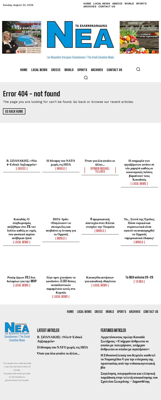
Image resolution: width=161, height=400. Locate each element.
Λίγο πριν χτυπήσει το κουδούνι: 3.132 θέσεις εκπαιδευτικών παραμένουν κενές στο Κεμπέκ (61, 284)
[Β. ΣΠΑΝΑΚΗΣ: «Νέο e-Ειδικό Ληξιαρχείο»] (21, 146)
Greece (22, 168)
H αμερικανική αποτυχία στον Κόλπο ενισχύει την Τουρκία (100, 222)
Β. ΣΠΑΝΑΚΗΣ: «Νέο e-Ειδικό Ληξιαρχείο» (21, 162)
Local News (139, 183)
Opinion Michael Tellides (100, 170)
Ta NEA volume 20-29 (139, 277)
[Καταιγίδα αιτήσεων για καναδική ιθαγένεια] (100, 263)
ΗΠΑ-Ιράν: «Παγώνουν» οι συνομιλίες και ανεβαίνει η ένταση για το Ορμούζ (61, 226)
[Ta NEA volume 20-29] (139, 263)
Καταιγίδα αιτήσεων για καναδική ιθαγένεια (100, 279)
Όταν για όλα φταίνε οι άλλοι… (100, 162)
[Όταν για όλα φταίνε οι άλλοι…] (100, 146)
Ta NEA (139, 281)
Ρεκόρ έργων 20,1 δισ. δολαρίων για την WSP (21, 279)
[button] (138, 69)
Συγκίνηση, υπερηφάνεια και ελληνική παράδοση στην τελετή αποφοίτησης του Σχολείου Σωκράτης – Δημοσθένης (129, 377)
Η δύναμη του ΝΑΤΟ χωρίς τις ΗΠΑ (61, 162)
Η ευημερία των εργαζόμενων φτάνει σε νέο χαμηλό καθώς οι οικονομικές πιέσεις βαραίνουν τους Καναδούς (139, 170)
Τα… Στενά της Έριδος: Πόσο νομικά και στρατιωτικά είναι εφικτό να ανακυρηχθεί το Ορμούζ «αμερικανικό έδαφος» (139, 228)
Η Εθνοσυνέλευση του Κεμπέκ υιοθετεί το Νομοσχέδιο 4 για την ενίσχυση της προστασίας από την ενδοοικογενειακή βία (128, 361)
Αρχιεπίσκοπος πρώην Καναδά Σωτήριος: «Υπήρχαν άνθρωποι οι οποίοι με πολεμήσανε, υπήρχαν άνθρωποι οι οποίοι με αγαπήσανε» (125, 343)
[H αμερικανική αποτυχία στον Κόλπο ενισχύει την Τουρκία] (100, 204)
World (61, 168)
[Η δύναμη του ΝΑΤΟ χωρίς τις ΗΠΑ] (60, 146)
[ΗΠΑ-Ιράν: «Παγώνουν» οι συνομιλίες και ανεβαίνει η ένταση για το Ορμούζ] (60, 204)
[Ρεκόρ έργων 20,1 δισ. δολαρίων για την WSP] (21, 263)
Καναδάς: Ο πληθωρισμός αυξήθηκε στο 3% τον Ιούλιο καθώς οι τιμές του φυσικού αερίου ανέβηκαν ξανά (21, 228)
